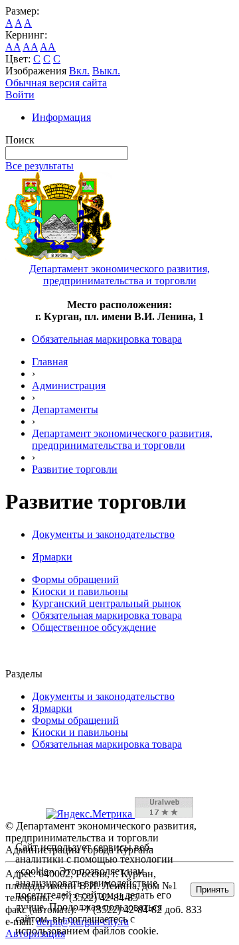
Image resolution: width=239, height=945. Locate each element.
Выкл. (106, 70)
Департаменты (65, 409)
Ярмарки (52, 556)
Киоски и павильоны (80, 591)
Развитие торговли (75, 469)
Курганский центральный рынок (106, 603)
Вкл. (79, 70)
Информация (61, 117)
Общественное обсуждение (94, 627)
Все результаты (39, 165)
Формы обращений (75, 579)
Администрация (69, 385)
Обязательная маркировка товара (107, 339)
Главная (50, 361)
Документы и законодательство (103, 534)
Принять (212, 890)
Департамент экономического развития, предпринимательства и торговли (122, 439)
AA (13, 46)
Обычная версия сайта (56, 82)
